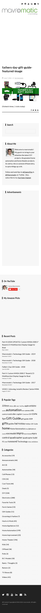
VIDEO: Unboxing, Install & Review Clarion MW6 (20, 389)
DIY (30, 414)
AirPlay (22, 406)
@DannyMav (28, 172)
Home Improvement (9, 535)
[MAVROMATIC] (20, 14)
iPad (26, 429)
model (13, 433)
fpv (4, 418)
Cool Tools (6, 484)
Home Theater (7, 540)
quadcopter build (30, 437)
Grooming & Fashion (9, 516)
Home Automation (17, 429)
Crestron (25, 414)
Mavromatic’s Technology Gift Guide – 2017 (18, 382)
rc (3, 441)
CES (3, 479)
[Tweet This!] (33, 110)
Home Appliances (8, 526)
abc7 (18, 406)
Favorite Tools (7, 502)
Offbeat (5, 549)
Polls (4, 554)
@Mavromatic (10, 175)
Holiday (21, 423)
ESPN (34, 414)
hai (15, 423)
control (4, 414)
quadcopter (16, 437)
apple (26, 406)
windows (35, 442)
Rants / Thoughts (8, 563)
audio (3, 410)
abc (15, 406)
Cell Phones (6, 474)
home (6, 428)
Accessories (6, 455)
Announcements (8, 460)
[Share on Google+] (38, 110)
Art (3, 465)
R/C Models (6, 558)
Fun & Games (7, 507)
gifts (5, 423)
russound (12, 441)
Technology (23, 441)
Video (29, 442)
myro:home (27, 434)
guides (11, 424)
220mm (5, 405)
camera (27, 410)
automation (14, 410)
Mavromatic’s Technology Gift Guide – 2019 (18, 354)
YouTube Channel (24, 178)
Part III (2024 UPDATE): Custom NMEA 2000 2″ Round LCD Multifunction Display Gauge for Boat (20, 345)
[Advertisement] (20, 39)
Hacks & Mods (7, 521)
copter (19, 414)
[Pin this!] (35, 110)
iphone (30, 429)
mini (8, 433)
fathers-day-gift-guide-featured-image (17, 69)
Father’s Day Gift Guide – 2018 (13, 367)
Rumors (5, 568)
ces (32, 410)
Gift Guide (13, 418)
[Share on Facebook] (31, 110)
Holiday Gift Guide (31, 424)
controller (12, 414)
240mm (11, 406)
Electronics (6, 498)
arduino (32, 405)
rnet (5, 442)
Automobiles (7, 470)
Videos (4, 577)
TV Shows (6, 572)
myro (20, 433)
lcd (35, 429)
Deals (4, 488)
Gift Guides (6, 512)
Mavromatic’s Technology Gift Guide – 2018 (18, 360)
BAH (23, 410)
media (3, 434)
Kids (3, 544)
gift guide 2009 (27, 419)
